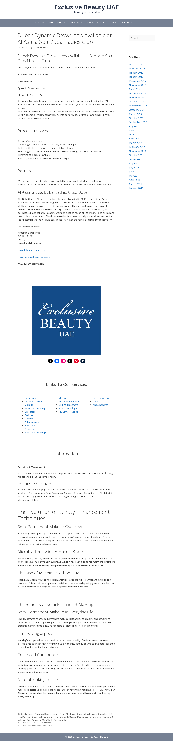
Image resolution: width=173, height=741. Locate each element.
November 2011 (137, 151)
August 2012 (136, 126)
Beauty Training (51, 714)
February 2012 (137, 146)
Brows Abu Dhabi (67, 714)
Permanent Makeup (35, 432)
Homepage (30, 397)
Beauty (24, 714)
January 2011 (136, 188)
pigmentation (72, 401)
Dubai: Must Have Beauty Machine (36, 722)
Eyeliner (28, 415)
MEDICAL (74, 22)
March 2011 (135, 184)
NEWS (113, 22)
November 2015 (137, 85)
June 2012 (134, 130)
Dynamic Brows (96, 714)
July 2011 (134, 167)
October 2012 (136, 118)
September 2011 (138, 159)
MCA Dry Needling (68, 411)
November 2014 (137, 97)
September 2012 (138, 122)
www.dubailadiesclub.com (32, 250)
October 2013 (136, 109)
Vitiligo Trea (65, 404)
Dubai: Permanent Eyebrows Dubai (36, 725)
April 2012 (134, 138)
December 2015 (137, 80)
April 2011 (134, 179)
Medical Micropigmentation (89, 717)
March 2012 (135, 142)
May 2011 (134, 175)
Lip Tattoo (30, 411)
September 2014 (138, 105)
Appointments (100, 404)
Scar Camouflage (68, 408)
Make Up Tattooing (67, 717)
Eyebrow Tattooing (34, 408)
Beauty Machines (35, 714)
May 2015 (134, 89)
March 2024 (135, 64)
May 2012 (134, 134)
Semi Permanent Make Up (38, 720)
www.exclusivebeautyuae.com (34, 256)
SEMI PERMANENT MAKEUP (48, 22)
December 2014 (137, 93)
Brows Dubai (82, 714)
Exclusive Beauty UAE (86, 7)
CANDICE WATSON (96, 22)
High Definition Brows (27, 717)
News (96, 401)
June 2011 (134, 171)
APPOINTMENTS (130, 22)
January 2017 (136, 72)
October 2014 (136, 101)
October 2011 (136, 155)
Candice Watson (101, 397)
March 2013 (135, 113)
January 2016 (136, 76)
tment (75, 404)
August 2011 (136, 163)
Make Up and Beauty (48, 717)
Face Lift (108, 714)
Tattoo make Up (58, 720)
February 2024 (137, 68)
